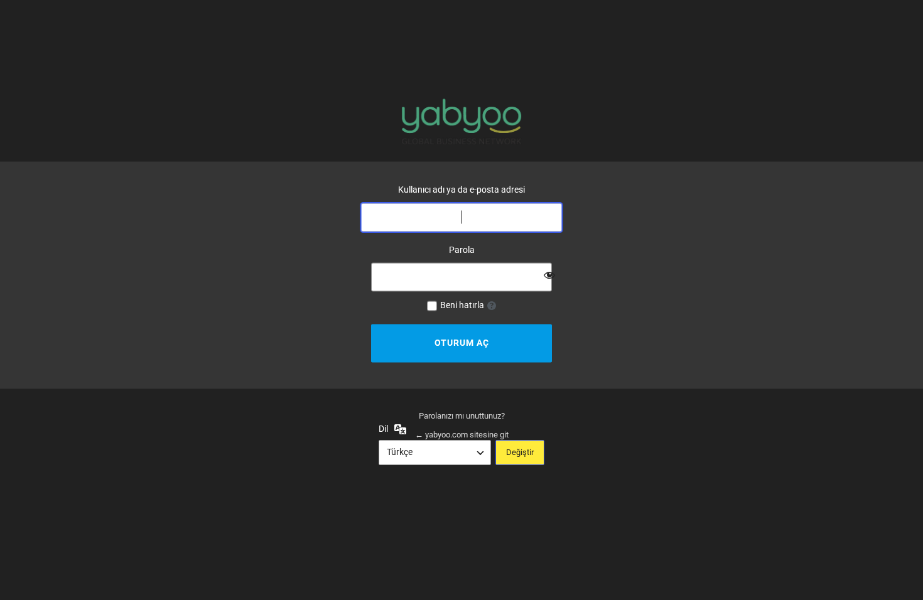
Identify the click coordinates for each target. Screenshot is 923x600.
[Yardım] (491, 306)
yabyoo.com (461, 121)
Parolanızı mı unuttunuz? (462, 416)
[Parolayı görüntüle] (549, 275)
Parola (462, 250)
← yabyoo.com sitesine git (462, 434)
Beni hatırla (462, 306)
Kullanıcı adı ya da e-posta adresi (461, 190)
